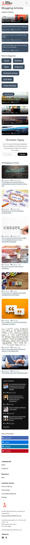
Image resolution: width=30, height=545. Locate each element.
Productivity (19, 67)
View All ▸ (6, 427)
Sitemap (4, 497)
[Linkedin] (9, 537)
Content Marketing (9, 85)
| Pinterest (7, 451)
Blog (3, 477)
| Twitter (6, 442)
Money (6, 67)
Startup (6, 60)
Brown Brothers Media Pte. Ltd (11, 515)
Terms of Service (7, 486)
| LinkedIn (7, 446)
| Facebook (7, 438)
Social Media (7, 79)
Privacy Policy (6, 490)
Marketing (18, 60)
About (3, 465)
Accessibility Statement (9, 493)
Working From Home (10, 73)
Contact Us (5, 468)
